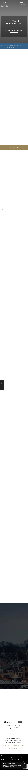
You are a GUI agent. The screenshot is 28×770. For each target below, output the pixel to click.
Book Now (23, 4)
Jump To (13, 147)
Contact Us (2, 385)
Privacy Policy (19, 747)
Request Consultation (20, 6)
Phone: (13, 722)
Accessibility (13, 748)
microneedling (13, 347)
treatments (14, 122)
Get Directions (13, 730)
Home (3, 45)
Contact (17, 594)
